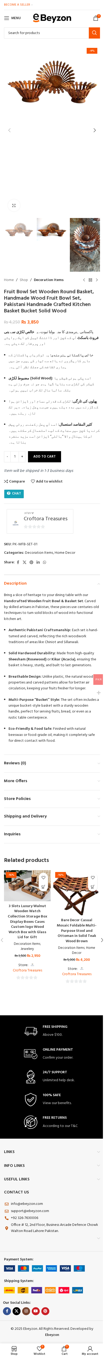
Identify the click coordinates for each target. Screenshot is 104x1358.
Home (9, 280)
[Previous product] (84, 280)
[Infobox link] (52, 1031)
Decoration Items (49, 280)
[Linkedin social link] (38, 563)
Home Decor (65, 553)
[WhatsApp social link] (44, 563)
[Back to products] (90, 280)
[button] (9, 130)
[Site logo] (52, 18)
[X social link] (24, 563)
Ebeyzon (52, 1335)
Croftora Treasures (45, 519)
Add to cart (44, 456)
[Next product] (97, 280)
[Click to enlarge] (14, 205)
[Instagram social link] (26, 1311)
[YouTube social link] (36, 1311)
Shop (24, 280)
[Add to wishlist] (43, 877)
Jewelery (27, 949)
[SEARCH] (94, 33)
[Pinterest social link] (31, 563)
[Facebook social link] (18, 563)
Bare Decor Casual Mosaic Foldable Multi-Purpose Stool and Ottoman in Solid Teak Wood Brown (77, 930)
